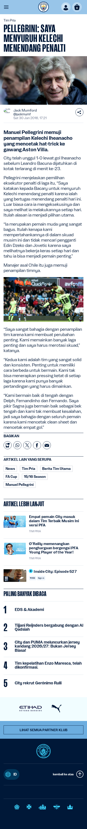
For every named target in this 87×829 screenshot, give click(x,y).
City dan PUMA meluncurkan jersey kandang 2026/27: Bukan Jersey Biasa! (47, 646)
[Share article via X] (27, 445)
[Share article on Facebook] (37, 445)
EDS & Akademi (29, 610)
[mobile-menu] (6, 7)
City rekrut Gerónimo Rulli (38, 683)
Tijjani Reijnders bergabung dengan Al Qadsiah (49, 627)
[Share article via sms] (8, 445)
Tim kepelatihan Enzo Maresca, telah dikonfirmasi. (48, 665)
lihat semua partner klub (43, 730)
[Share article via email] (47, 445)
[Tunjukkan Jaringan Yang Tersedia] (79, 112)
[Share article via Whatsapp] (17, 445)
